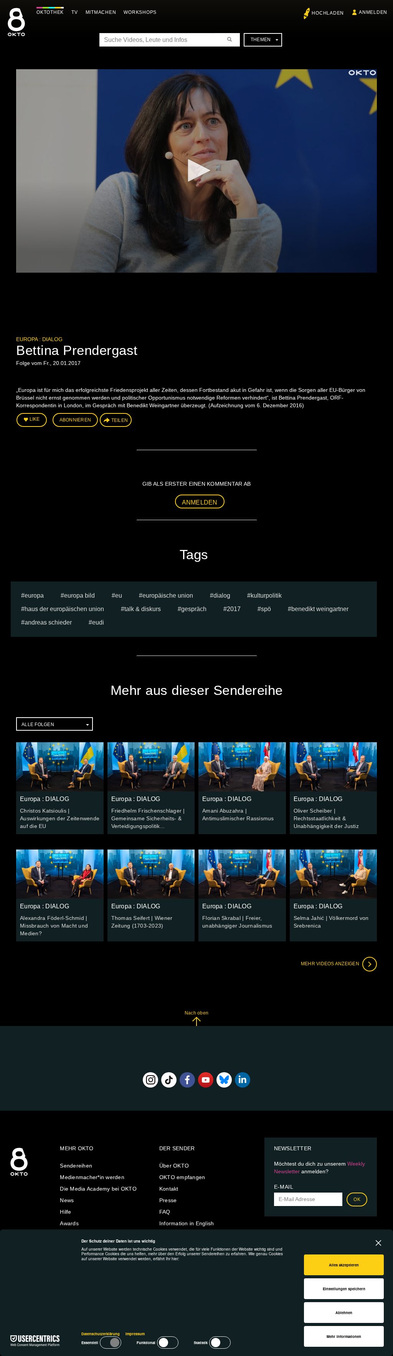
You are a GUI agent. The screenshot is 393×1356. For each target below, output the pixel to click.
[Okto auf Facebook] (187, 1080)
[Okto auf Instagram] (150, 1080)
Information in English (186, 1223)
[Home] (19, 1176)
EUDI (98, 622)
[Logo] (362, 72)
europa (34, 595)
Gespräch (193, 609)
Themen (261, 39)
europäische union (167, 595)
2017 (234, 609)
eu (118, 595)
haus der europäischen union (64, 609)
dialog (221, 595)
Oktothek (50, 12)
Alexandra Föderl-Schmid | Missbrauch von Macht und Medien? (54, 925)
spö (266, 609)
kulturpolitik (266, 595)
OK (356, 1199)
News (67, 1200)
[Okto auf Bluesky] (224, 1080)
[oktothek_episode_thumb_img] (60, 766)
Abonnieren (75, 420)
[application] (196, 171)
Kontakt (168, 1189)
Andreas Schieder (48, 622)
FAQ (164, 1212)
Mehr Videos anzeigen (330, 963)
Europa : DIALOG (39, 339)
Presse (168, 1200)
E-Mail (284, 1187)
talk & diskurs (142, 609)
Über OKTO (174, 1166)
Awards (69, 1223)
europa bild (79, 595)
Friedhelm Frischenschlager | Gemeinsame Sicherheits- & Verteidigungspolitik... (148, 818)
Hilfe (65, 1212)
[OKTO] (16, 29)
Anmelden (200, 502)
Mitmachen (101, 12)
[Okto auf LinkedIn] (242, 1080)
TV (74, 12)
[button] (196, 170)
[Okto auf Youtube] (205, 1080)
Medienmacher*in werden (92, 1177)
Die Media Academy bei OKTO (98, 1189)
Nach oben (196, 1013)
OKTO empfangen (182, 1177)
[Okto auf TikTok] (169, 1080)
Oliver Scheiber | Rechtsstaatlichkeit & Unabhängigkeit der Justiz (326, 818)
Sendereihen (76, 1166)
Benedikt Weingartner (319, 609)
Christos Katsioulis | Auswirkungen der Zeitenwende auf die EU (59, 818)
